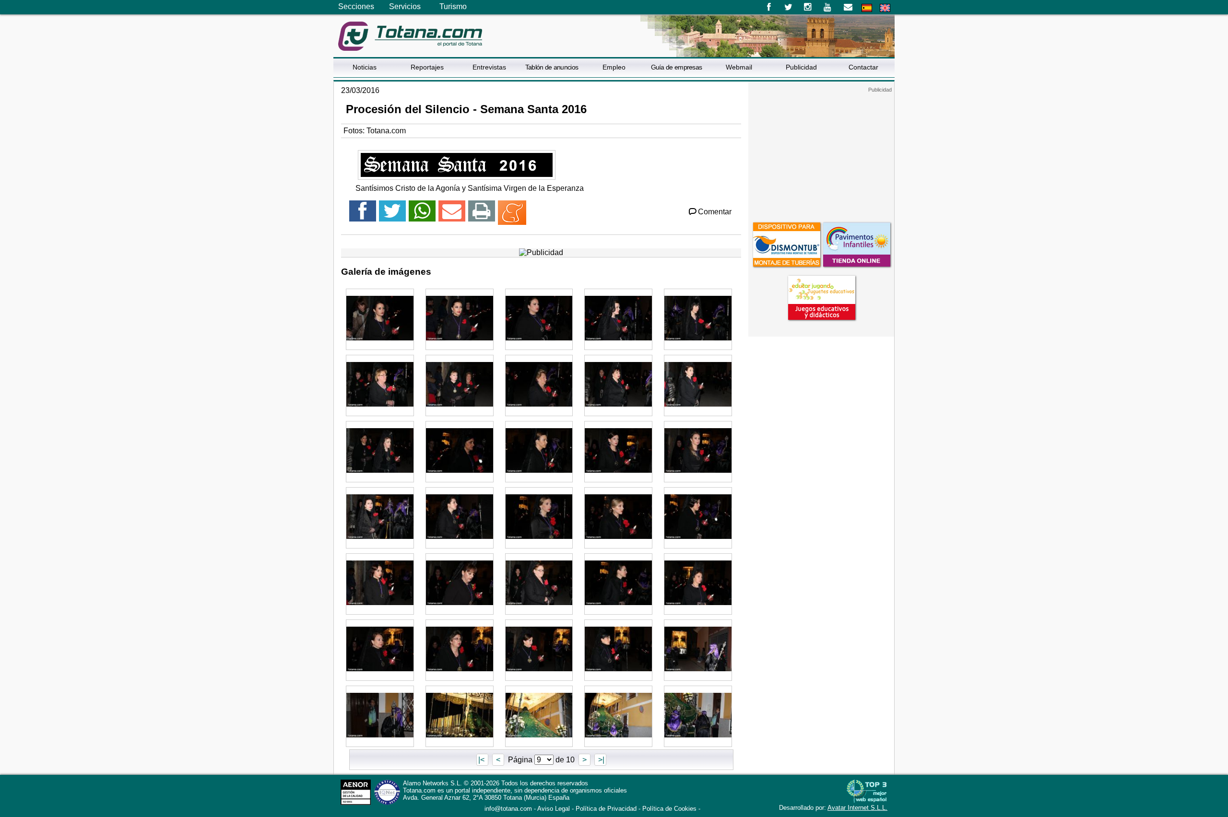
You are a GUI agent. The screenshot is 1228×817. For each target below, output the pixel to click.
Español (867, 8)
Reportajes (427, 67)
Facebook (769, 7)
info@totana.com (508, 808)
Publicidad (801, 67)
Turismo (453, 6)
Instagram (808, 7)
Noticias (365, 67)
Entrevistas (489, 67)
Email (848, 7)
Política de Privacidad (606, 808)
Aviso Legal (553, 808)
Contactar (863, 67)
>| (600, 760)
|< (482, 760)
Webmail (739, 67)
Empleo (614, 67)
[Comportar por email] (451, 215)
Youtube (828, 7)
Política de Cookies (669, 808)
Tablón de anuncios (551, 67)
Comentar (715, 212)
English (885, 8)
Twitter (788, 7)
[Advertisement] (821, 153)
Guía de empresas (676, 67)
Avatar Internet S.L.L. (857, 807)
